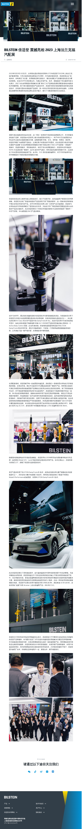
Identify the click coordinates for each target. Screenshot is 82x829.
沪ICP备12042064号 (11, 823)
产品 (6, 803)
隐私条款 (39, 812)
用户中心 (39, 808)
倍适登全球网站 (9, 812)
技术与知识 (40, 803)
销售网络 (7, 808)
